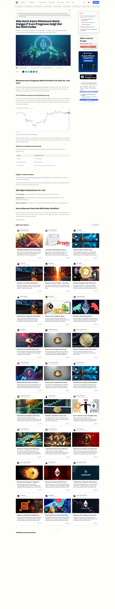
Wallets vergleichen (57, 318)
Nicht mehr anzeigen (57, 321)
